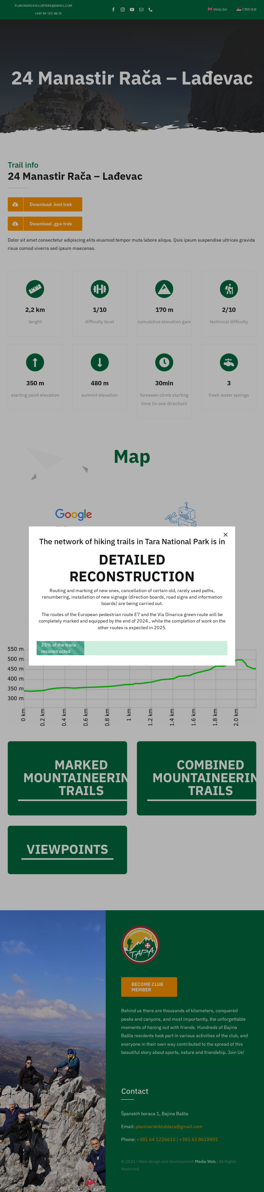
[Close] (225, 535)
